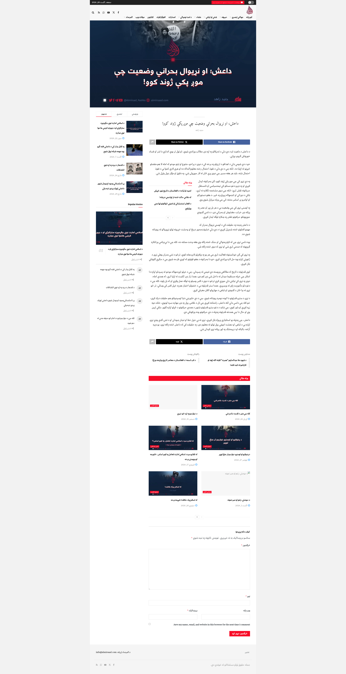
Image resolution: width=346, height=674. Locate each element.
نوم (247, 596)
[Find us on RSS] (99, 12)
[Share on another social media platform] (152, 142)
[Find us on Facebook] (118, 12)
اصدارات (172, 17)
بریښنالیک (192, 611)
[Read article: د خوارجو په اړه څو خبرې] (173, 397)
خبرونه (224, 17)
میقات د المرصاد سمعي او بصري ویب (227, 2)
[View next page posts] (168, 218)
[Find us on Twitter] (113, 12)
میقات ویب (140, 17)
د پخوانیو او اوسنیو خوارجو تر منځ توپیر (234, 454)
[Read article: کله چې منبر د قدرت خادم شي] (225, 397)
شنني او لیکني (154, 446)
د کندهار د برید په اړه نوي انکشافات (120, 287)
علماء (198, 17)
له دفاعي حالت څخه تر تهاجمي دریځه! (175, 197)
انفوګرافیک (161, 17)
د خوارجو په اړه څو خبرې (187, 414)
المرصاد (129, 17)
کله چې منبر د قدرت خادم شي (238, 414)
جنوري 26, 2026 (188, 506)
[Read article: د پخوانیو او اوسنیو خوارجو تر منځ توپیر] (225, 438)
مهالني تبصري (237, 17)
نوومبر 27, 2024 (241, 460)
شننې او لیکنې (211, 17)
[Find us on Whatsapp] (104, 12)
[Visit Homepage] (249, 9)
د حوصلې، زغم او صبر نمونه (238, 500)
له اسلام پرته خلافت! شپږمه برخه (184, 500)
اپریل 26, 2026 (241, 419)
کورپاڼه (249, 17)
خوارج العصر (154, 406)
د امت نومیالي (186, 17)
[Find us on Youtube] (108, 12)
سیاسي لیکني (207, 406)
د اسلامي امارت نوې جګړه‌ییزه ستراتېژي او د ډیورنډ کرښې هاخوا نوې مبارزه (110, 128)
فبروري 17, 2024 (188, 465)
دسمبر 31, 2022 (188, 419)
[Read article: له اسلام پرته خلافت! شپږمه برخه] (173, 483)
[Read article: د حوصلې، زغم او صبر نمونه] (225, 483)
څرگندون (245, 545)
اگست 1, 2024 (241, 506)
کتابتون (150, 17)
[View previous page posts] (173, 218)
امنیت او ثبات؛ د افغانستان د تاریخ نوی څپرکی (172, 191)
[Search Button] (93, 12)
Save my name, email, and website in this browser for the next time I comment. (211, 625)
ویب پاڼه (246, 611)
